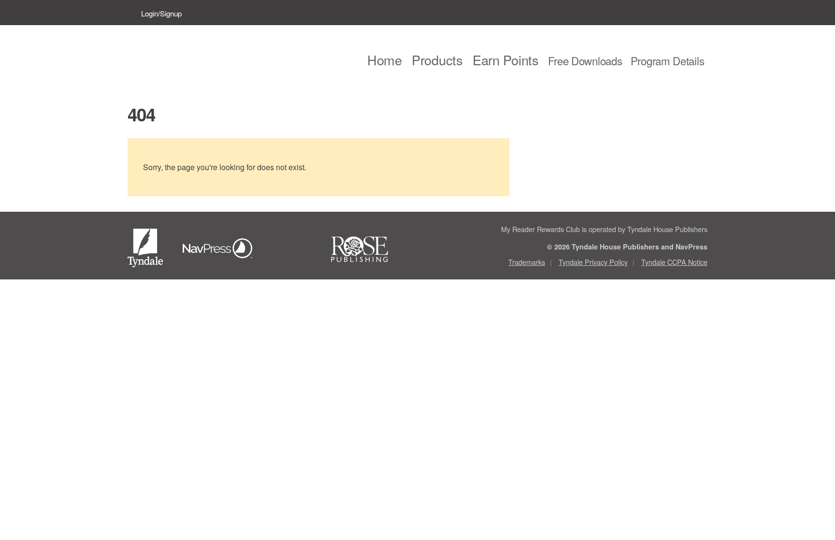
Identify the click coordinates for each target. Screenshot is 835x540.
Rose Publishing (368, 249)
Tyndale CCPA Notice (674, 262)
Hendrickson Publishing (294, 249)
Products (437, 59)
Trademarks (526, 262)
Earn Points (506, 59)
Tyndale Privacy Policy (593, 262)
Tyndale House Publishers (147, 250)
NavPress (220, 249)
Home (384, 59)
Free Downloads (585, 60)
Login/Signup (161, 13)
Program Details (668, 60)
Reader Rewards (199, 58)
